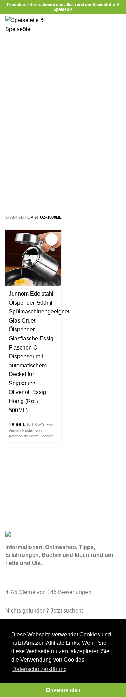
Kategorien (60, 195)
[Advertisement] (63, 102)
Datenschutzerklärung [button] (39, 669)
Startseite (17, 217)
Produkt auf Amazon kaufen (52, 239)
